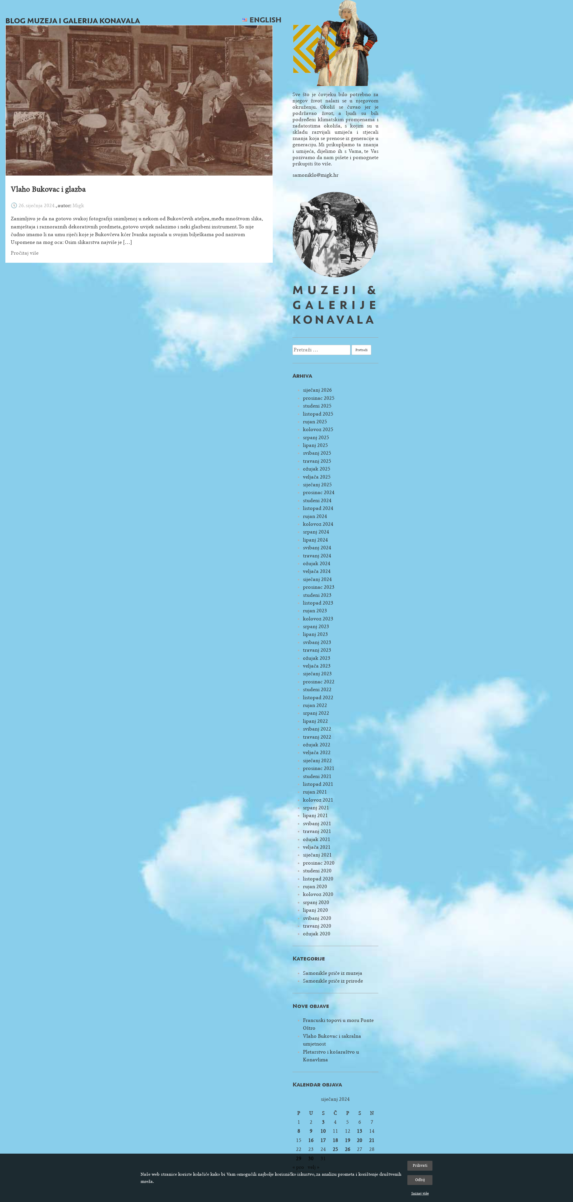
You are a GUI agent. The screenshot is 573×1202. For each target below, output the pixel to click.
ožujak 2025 (316, 469)
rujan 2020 (315, 886)
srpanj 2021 (316, 808)
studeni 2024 (317, 500)
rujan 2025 (315, 422)
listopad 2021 (318, 784)
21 (372, 1140)
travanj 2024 (317, 556)
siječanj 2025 (317, 485)
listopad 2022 (318, 697)
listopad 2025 (318, 414)
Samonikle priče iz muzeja (332, 973)
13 (359, 1131)
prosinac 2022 (319, 682)
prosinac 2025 (319, 398)
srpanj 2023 (316, 626)
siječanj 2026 (317, 390)
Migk (78, 205)
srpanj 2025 (316, 437)
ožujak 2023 (316, 658)
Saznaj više (420, 1193)
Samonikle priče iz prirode (333, 981)
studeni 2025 (317, 406)
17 (323, 1140)
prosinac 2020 (319, 863)
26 (347, 1149)
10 (323, 1131)
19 (347, 1140)
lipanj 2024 (315, 540)
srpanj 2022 (316, 713)
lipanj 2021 (315, 815)
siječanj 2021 (317, 855)
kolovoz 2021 (318, 800)
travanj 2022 (317, 737)
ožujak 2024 (316, 563)
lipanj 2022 (315, 721)
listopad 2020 (318, 879)
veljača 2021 (317, 847)
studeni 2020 (317, 871)
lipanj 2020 (315, 910)
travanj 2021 (317, 831)
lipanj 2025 (315, 445)
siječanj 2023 (317, 674)
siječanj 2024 (317, 579)
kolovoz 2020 (318, 894)
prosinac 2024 (319, 492)
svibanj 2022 (317, 729)
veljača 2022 (317, 752)
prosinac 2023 (319, 587)
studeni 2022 (317, 689)
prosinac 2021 (319, 768)
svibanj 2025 (317, 453)
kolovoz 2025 (318, 429)
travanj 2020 (317, 926)
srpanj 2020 (316, 902)
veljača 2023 (317, 666)
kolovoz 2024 (318, 524)
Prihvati (420, 1165)
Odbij (420, 1179)
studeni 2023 (317, 595)
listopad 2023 (318, 603)
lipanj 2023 (315, 634)
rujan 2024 (315, 516)
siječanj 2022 (317, 760)
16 (311, 1140)
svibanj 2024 (317, 548)
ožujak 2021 (316, 839)
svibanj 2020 (317, 918)
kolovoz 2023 (318, 619)
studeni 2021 (317, 776)
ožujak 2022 (316, 745)
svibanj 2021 (317, 823)
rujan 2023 (315, 611)
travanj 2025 (317, 461)
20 (359, 1140)
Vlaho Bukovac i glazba (48, 189)
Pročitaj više (24, 253)
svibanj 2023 (317, 642)
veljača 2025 (317, 477)
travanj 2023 (317, 650)
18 (335, 1140)
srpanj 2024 (316, 532)
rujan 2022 (315, 705)
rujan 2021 (315, 792)
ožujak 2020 (316, 934)
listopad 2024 (318, 508)
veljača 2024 (317, 571)
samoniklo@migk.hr (315, 175)
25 (335, 1149)
